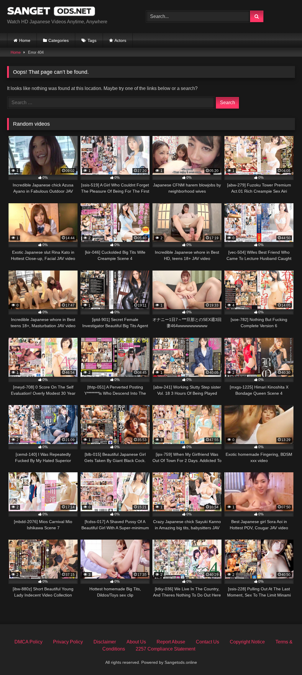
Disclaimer (104, 641)
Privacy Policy (68, 641)
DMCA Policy (28, 641)
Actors (120, 40)
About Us (136, 641)
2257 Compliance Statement (165, 648)
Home (24, 40)
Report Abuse (171, 641)
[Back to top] (283, 657)
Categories (58, 40)
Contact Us (207, 641)
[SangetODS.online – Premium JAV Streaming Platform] (67, 11)
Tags (92, 40)
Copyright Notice (247, 641)
